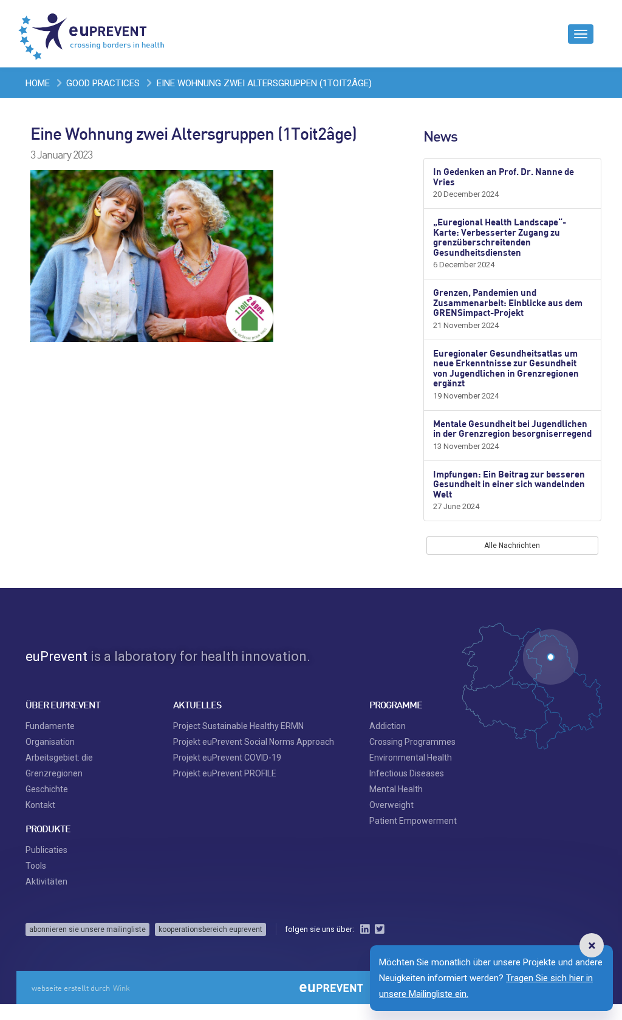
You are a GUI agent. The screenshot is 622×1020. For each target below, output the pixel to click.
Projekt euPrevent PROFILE (224, 773)
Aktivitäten (46, 881)
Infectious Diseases (406, 773)
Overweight (391, 805)
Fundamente (50, 726)
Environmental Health (410, 757)
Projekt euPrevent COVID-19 (227, 757)
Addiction (387, 726)
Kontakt (40, 805)
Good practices (103, 83)
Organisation (50, 742)
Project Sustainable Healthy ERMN (238, 726)
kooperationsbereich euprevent (210, 929)
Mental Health (396, 789)
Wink (121, 988)
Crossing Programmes (412, 742)
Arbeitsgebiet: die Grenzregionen (59, 765)
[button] (591, 945)
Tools (36, 866)
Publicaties (46, 850)
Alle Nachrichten (512, 545)
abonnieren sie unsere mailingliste (87, 929)
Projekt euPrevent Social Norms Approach (253, 742)
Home (38, 83)
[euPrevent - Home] (92, 33)
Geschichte (47, 789)
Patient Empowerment (413, 821)
